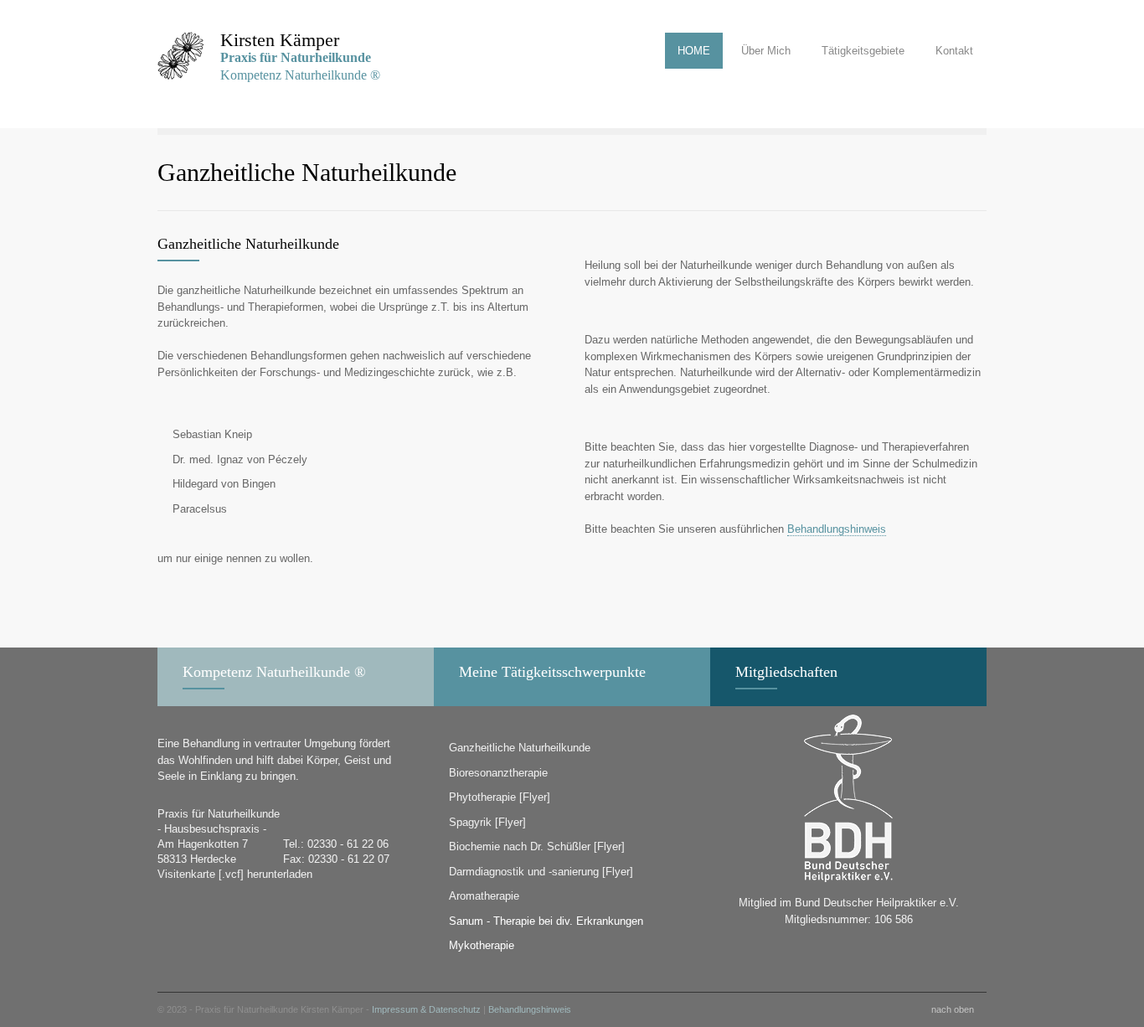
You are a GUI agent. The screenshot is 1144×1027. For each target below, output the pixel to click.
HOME (694, 50)
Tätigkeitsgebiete (863, 50)
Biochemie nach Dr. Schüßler (519, 846)
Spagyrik (470, 822)
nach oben (952, 1009)
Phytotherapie (482, 797)
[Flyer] (534, 797)
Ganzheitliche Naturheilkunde (519, 747)
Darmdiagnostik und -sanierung (524, 871)
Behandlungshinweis (836, 529)
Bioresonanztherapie (498, 772)
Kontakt (954, 50)
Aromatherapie (484, 896)
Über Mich (766, 50)
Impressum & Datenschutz (426, 1009)
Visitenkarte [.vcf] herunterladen (234, 874)
